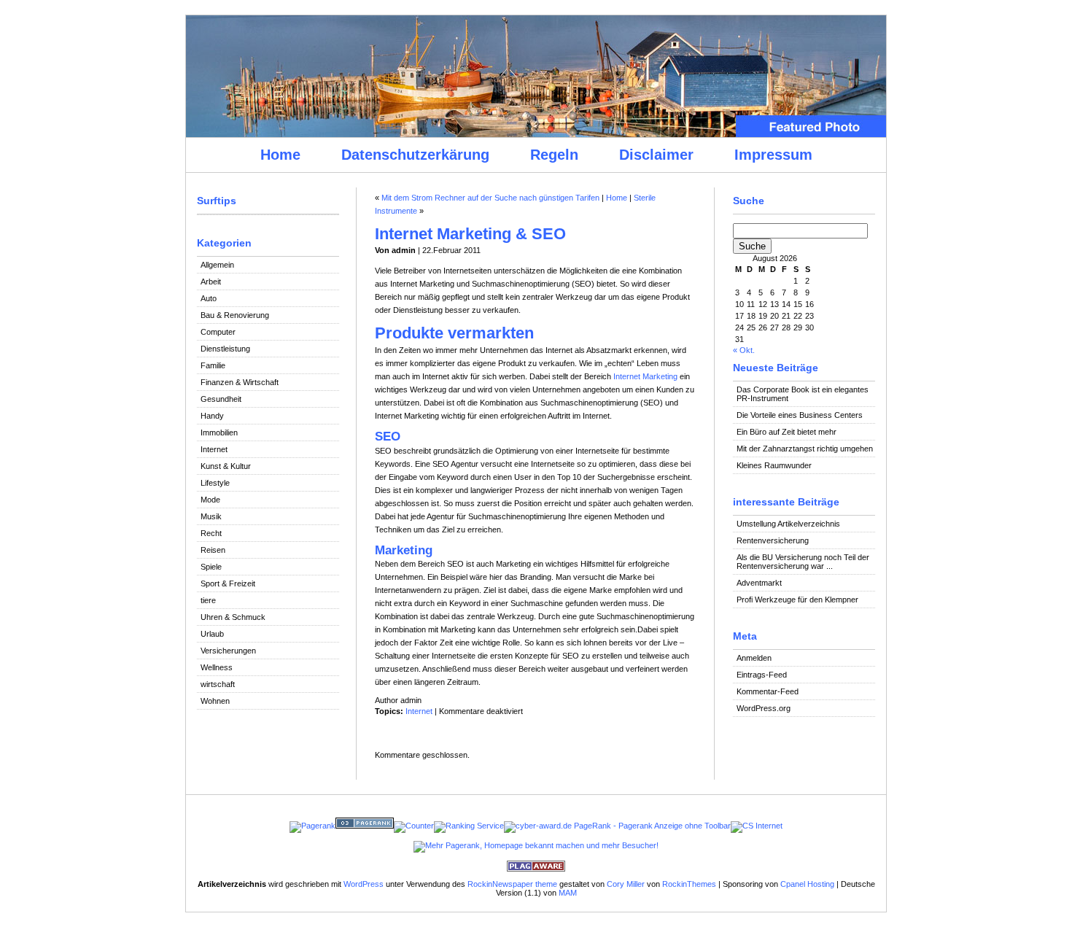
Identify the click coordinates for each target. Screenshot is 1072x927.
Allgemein (217, 264)
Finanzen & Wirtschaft (240, 382)
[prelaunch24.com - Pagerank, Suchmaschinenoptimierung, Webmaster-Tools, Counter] (312, 825)
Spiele (211, 566)
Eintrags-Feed (762, 674)
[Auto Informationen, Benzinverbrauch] (469, 825)
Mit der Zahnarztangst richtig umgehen (805, 448)
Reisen (213, 550)
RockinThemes (689, 884)
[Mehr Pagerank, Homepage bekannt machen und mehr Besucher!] (536, 845)
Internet (214, 449)
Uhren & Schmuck (233, 617)
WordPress (363, 884)
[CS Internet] (756, 825)
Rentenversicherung (773, 540)
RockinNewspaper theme (512, 884)
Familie (213, 365)
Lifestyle (215, 482)
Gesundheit (221, 399)
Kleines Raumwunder (774, 465)
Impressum (773, 155)
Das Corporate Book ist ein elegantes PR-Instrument (803, 394)
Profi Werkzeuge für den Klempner (797, 599)
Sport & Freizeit (228, 583)
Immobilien (219, 432)
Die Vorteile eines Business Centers (800, 415)
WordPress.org (764, 708)
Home (280, 155)
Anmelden (754, 657)
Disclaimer (656, 155)
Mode (210, 499)
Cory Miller (626, 884)
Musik (211, 516)
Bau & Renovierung (235, 315)
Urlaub (212, 633)
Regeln (554, 155)
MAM (568, 892)
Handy (212, 415)
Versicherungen (228, 650)
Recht (211, 533)
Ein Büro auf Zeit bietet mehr (786, 431)
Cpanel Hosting (807, 884)
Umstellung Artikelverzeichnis (788, 523)
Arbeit (211, 281)
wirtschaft (218, 684)
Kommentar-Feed (768, 691)
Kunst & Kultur (226, 466)
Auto (209, 298)
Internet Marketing (645, 376)
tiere (208, 600)
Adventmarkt (759, 582)
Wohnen (215, 701)
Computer (218, 331)
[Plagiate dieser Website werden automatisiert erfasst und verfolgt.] (536, 868)
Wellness (217, 667)
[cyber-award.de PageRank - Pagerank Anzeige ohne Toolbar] (617, 825)
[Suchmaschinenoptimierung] (364, 825)
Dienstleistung (225, 348)
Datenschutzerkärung (415, 155)
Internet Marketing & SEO (470, 234)
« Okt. (744, 350)
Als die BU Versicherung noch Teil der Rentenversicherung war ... (803, 561)
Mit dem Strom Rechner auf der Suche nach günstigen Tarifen (490, 197)
